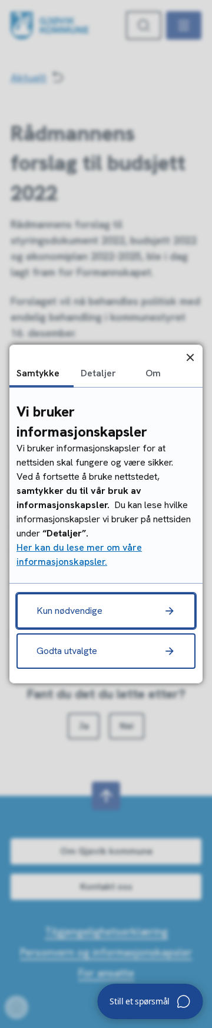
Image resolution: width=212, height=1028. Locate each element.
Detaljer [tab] (98, 373)
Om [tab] (153, 373)
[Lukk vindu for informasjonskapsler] (190, 357)
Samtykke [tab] (37, 373)
